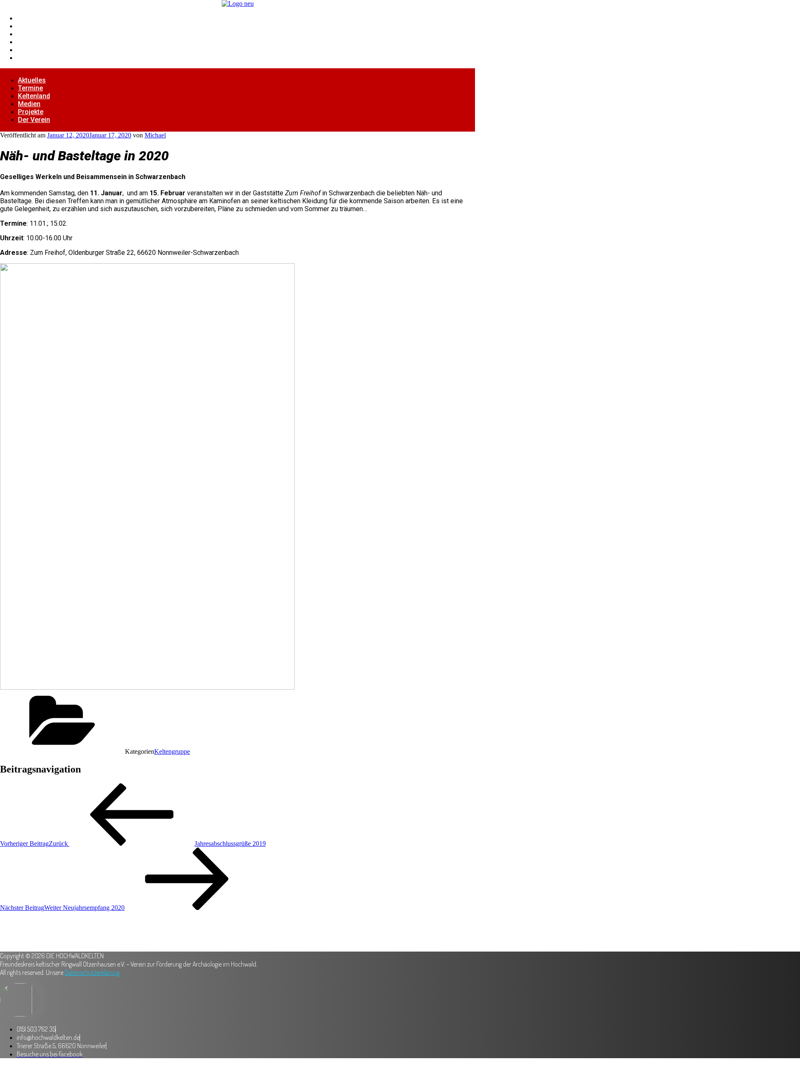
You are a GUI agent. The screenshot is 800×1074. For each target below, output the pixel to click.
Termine (29, 26)
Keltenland (33, 34)
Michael (155, 135)
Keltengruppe (172, 751)
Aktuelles (32, 18)
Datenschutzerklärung (92, 972)
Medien (28, 42)
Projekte (30, 50)
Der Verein (33, 58)
